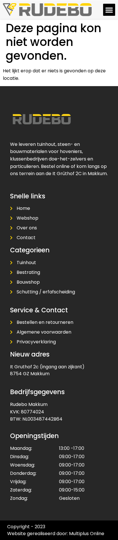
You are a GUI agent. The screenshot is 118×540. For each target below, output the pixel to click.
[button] (109, 10)
